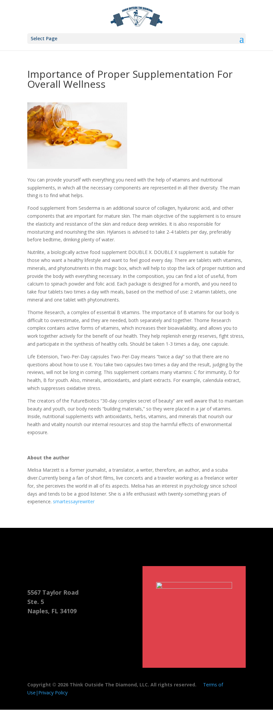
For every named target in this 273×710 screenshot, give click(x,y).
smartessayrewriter (74, 501)
